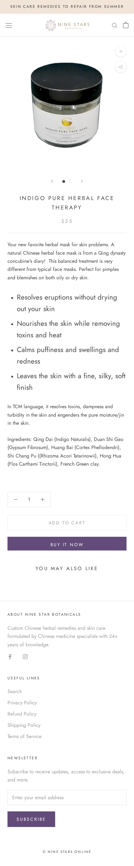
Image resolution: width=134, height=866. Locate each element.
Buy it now (67, 544)
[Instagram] (25, 656)
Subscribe (31, 819)
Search (14, 691)
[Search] (114, 25)
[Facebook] (9, 656)
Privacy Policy (22, 702)
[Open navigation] (9, 24)
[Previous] (52, 181)
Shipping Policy (24, 725)
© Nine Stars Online (67, 851)
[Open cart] (125, 25)
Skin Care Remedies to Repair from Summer (67, 6)
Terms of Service (24, 736)
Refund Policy (21, 713)
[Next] (82, 181)
